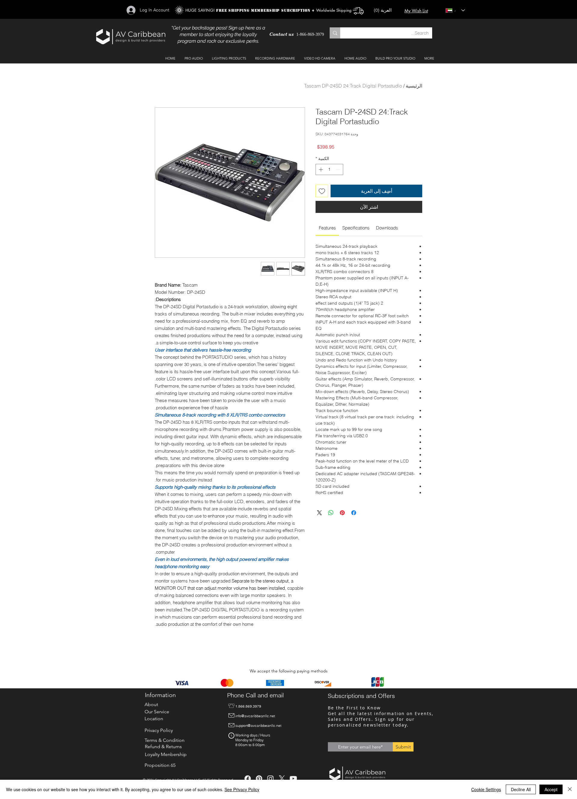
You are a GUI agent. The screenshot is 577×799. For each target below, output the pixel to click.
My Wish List (416, 11)
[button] (385, 10)
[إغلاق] (569, 789)
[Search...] (335, 32)
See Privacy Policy (241, 789)
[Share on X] (319, 512)
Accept (551, 789)
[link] (327, 228)
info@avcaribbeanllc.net (255, 716)
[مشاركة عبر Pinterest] (342, 512)
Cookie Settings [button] (486, 789)
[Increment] (320, 169)
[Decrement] (338, 169)
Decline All (521, 789)
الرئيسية (414, 86)
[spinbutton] (329, 169)
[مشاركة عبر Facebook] (353, 512)
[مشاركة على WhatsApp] (330, 512)
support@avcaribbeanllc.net (258, 725)
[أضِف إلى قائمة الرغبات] (322, 191)
